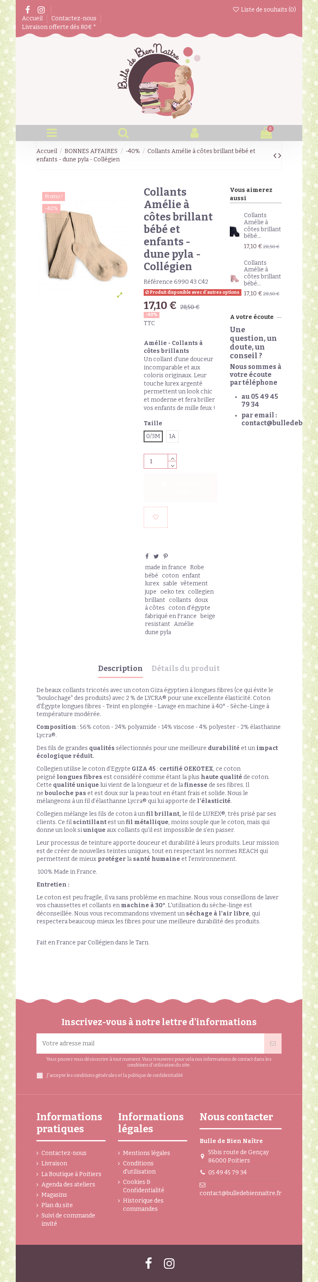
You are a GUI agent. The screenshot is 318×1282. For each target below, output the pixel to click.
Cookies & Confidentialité (143, 1186)
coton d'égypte (189, 607)
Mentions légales (146, 1153)
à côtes (155, 607)
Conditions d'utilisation (139, 1167)
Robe (197, 567)
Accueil (33, 18)
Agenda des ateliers (68, 1184)
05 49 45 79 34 (227, 1172)
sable (170, 583)
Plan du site (57, 1205)
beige (207, 616)
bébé (151, 575)
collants (180, 600)
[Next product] (280, 155)
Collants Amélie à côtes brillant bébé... (262, 226)
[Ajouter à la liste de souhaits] (156, 517)
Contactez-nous (74, 18)
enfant (191, 575)
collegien (201, 591)
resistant (157, 624)
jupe (151, 591)
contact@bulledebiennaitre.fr (241, 1193)
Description (120, 669)
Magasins (54, 1194)
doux (201, 600)
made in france (165, 567)
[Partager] (147, 556)
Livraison (54, 1163)
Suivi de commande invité (68, 1219)
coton (170, 575)
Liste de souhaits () (268, 9)
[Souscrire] (273, 1043)
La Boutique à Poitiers (71, 1174)
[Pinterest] (166, 556)
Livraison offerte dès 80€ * (59, 27)
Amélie (184, 624)
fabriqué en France (171, 616)
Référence (158, 281)
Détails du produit (186, 669)
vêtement (194, 583)
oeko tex (172, 591)
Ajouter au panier (186, 488)
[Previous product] (275, 155)
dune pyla (158, 632)
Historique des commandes (143, 1205)
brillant (155, 600)
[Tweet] (156, 556)
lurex (152, 583)
